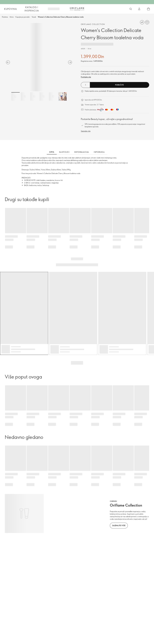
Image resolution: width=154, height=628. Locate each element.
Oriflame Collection (93, 24)
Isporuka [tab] (99, 152)
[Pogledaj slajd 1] (15, 96)
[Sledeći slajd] (70, 62)
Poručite (119, 85)
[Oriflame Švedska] (77, 9)
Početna (5, 17)
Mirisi (12, 17)
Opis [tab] (51, 152)
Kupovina (10, 8)
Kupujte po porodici (23, 17)
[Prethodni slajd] (8, 62)
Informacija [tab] (81, 152)
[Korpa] (148, 8)
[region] (39, 57)
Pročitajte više (86, 77)
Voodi (34, 17)
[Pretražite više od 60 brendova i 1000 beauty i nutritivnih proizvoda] (130, 9)
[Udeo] (142, 22)
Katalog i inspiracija (32, 9)
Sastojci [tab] (64, 152)
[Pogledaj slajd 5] (53, 96)
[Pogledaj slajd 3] (34, 96)
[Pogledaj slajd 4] (43, 96)
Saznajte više (85, 131)
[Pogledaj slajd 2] (25, 96)
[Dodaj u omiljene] (147, 22)
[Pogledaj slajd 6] (62, 96)
